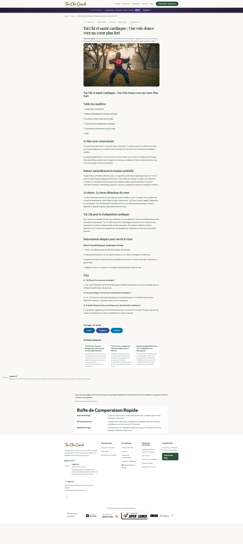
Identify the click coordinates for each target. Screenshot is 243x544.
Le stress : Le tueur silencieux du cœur (99, 119)
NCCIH (77, 401)
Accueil (117, 4)
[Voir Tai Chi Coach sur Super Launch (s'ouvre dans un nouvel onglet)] (135, 516)
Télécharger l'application (167, 4)
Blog (151, 4)
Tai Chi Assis (146, 456)
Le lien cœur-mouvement (94, 109)
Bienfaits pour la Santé (108, 455)
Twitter (89, 330)
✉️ (66, 497)
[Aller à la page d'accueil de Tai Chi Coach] (74, 444)
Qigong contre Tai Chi (149, 467)
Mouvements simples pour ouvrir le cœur (100, 128)
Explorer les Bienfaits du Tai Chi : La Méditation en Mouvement (146, 348)
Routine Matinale (147, 463)
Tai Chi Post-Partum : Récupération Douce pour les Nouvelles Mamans (94, 348)
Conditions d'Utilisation (129, 461)
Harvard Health (84, 401)
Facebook (102, 330)
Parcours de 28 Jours (108, 448)
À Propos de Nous (127, 448)
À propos (145, 4)
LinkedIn (117, 330)
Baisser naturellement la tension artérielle (101, 114)
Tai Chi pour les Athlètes (149, 459)
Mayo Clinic (93, 401)
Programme (126, 4)
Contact (124, 451)
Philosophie (105, 451)
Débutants (135, 4)
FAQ (87, 133)
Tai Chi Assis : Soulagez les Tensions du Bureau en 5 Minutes (120, 348)
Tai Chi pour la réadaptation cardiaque (100, 124)
